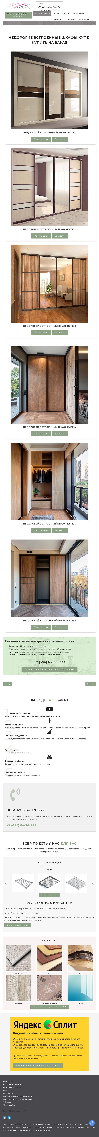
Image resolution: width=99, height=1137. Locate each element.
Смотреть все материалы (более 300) (49, 1007)
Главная (9, 14)
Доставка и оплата (12, 1084)
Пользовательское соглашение (18, 1099)
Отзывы (7, 1102)
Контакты (84, 19)
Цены (56, 14)
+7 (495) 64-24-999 (49, 7)
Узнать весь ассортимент (17, 925)
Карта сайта (9, 1105)
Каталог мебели (42, 14)
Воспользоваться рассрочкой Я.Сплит (38, 1065)
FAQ (6, 1090)
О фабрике (70, 19)
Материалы (78, 14)
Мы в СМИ (9, 1093)
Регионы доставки (12, 1087)
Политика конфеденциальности (18, 1096)
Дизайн (57, 19)
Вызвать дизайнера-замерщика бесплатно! (49, 669)
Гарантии (8, 1081)
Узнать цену (41, 139)
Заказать (60, 139)
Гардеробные (23, 14)
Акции (66, 14)
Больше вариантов (49, 895)
